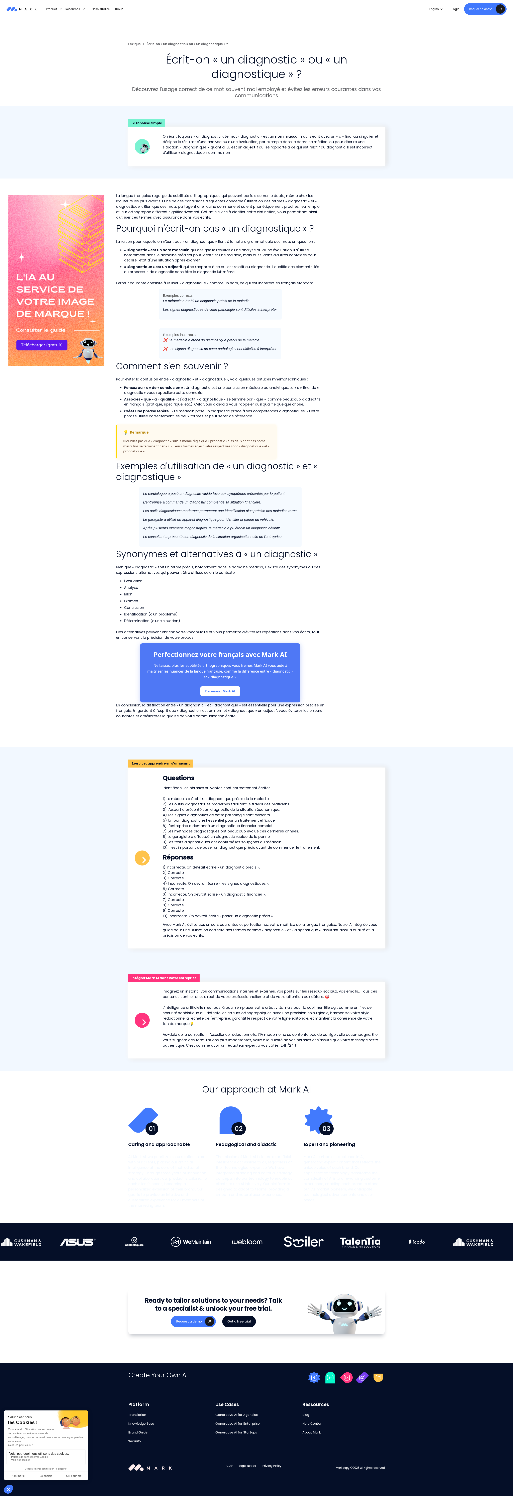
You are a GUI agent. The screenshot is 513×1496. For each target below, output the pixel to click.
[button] (436, 9)
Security (134, 1441)
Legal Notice (247, 1466)
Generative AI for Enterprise (237, 1423)
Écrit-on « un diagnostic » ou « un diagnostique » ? (187, 44)
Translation (137, 1414)
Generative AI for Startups (236, 1432)
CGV (229, 1466)
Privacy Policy (272, 1466)
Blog (305, 1414)
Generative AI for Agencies (236, 1414)
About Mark (311, 1432)
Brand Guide (137, 1432)
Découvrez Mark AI (220, 691)
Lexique (134, 44)
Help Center (312, 1423)
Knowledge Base (141, 1423)
